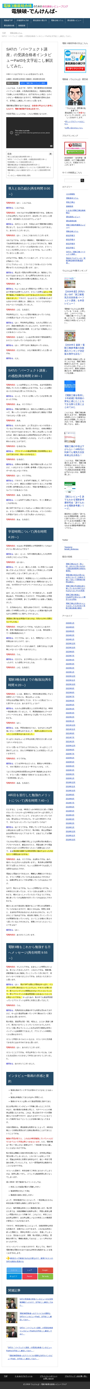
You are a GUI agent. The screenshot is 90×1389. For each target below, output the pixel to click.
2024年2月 (70, 635)
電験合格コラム (57, 20)
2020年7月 (70, 754)
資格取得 (69, 206)
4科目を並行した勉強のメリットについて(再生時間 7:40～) (29, 167)
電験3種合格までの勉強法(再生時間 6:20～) (23, 165)
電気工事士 (70, 202)
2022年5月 (70, 705)
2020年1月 (70, 778)
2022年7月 (70, 697)
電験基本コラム (72, 198)
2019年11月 (70, 786)
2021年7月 (70, 737)
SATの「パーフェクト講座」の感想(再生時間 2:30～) (26, 159)
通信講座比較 (9, 26)
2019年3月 (70, 819)
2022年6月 (70, 701)
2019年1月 (70, 827)
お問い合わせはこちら (74, 128)
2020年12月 (70, 746)
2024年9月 (70, 627)
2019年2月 (70, 823)
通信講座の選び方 (40, 20)
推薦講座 (21, 26)
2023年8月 (70, 652)
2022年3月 (70, 713)
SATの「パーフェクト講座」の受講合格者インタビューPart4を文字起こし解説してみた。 (36, 1331)
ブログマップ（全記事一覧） (76, 1376)
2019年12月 (70, 782)
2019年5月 (70, 811)
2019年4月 (70, 815)
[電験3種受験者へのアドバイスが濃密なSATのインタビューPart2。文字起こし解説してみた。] (11, 1317)
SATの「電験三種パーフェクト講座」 (33, 83)
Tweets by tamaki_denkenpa (71, 548)
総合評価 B (70, 244)
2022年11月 (70, 680)
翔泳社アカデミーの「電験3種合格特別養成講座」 (75, 260)
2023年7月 (70, 656)
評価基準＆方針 (23, 20)
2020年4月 (70, 766)
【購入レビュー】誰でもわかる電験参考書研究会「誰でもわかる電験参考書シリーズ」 (74, 502)
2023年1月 (70, 672)
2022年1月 (70, 721)
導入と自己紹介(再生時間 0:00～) (19, 157)
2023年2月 (70, 668)
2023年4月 (70, 660)
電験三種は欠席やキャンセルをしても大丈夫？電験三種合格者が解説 (75, 606)
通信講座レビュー (74, 20)
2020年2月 (70, 774)
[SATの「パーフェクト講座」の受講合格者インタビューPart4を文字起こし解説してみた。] (11, 1331)
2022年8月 (70, 693)
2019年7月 (70, 803)
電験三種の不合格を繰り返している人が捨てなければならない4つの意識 (75, 588)
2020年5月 (70, 762)
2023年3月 (70, 664)
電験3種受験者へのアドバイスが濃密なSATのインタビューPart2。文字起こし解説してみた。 (36, 1316)
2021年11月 (70, 729)
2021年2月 (70, 742)
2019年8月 (70, 799)
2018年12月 (70, 831)
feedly (46, 1276)
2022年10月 (70, 684)
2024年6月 (70, 631)
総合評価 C (70, 248)
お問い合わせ (48, 1379)
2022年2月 (70, 717)
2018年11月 (70, 836)
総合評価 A (70, 240)
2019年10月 (70, 791)
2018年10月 (70, 840)
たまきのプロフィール (23, 1376)
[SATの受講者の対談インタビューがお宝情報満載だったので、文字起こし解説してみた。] (11, 1303)
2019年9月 (70, 795)
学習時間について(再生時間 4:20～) (20, 162)
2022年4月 (70, 709)
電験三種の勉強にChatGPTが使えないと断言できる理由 (76, 597)
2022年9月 (70, 688)
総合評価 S (70, 235)
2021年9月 (70, 733)
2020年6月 (70, 758)
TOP (6, 1376)
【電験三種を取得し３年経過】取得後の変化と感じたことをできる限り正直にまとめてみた (74, 401)
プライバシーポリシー (48, 1376)
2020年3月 (70, 770)
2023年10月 (70, 648)
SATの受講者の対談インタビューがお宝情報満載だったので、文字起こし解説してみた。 (36, 1302)
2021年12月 (70, 725)
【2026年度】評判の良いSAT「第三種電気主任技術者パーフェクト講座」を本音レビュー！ (74, 297)
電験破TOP (8, 20)
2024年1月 (70, 639)
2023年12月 (70, 643)
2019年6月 (70, 807)
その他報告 (70, 194)
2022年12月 (70, 676)
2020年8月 (70, 750)
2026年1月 (70, 623)
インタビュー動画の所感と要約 (19, 175)
